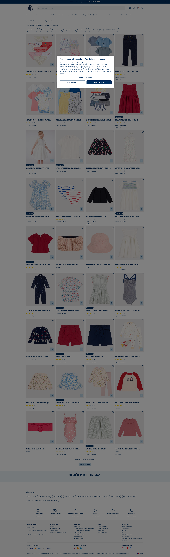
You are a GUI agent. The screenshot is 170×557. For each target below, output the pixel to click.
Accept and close (99, 82)
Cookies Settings (85, 77)
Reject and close (71, 82)
